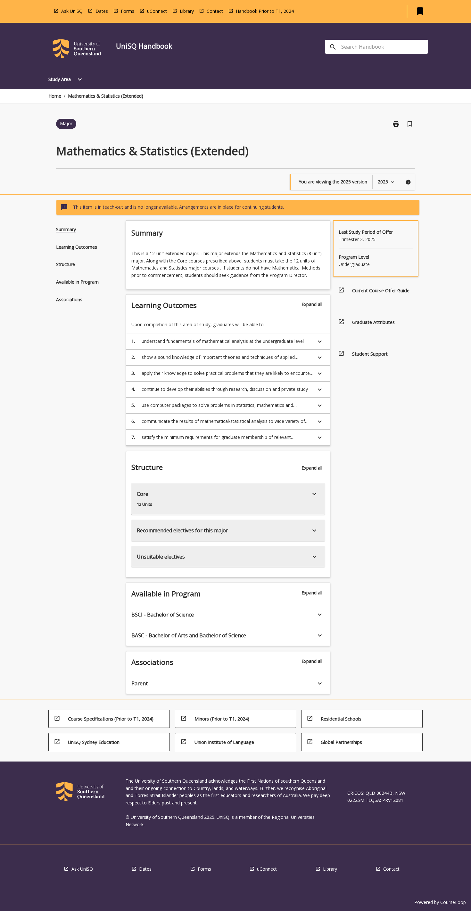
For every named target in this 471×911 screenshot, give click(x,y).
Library (187, 11)
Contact (215, 11)
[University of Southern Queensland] (77, 50)
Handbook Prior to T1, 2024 (265, 11)
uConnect (157, 11)
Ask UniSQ (72, 11)
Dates (101, 11)
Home (54, 96)
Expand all (312, 304)
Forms (127, 11)
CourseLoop (453, 902)
